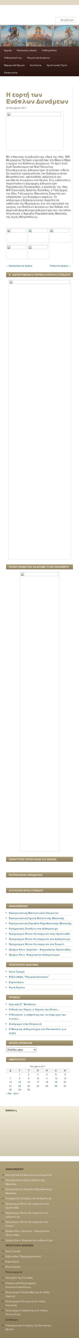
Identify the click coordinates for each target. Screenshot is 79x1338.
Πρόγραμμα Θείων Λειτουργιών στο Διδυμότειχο (39, 939)
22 (19, 1086)
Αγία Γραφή (16, 971)
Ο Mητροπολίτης (13, 57)
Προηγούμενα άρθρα (19, 265)
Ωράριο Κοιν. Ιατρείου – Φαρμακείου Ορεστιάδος (40, 949)
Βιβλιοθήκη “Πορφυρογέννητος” (29, 976)
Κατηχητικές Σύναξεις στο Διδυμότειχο (33, 928)
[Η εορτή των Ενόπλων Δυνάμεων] (34, 115)
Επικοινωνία (10, 72)
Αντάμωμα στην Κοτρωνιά (25, 1024)
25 (47, 1086)
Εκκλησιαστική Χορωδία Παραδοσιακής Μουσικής (40, 923)
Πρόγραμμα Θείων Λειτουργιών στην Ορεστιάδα (39, 933)
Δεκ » (17, 1093)
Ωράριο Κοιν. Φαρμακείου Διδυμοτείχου (34, 954)
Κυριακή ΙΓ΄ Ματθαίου (22, 1004)
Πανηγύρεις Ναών (27, 50)
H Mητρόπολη (49, 50)
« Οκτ (9, 1093)
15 (19, 1082)
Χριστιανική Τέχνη (57, 65)
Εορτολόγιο (16, 982)
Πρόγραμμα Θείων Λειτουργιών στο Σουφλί (36, 944)
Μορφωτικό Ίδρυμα (14, 65)
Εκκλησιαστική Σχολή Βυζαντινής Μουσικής (36, 918)
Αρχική (8, 50)
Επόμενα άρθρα (60, 265)
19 (56, 1082)
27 (65, 1086)
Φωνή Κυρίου (17, 987)
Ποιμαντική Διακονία (38, 57)
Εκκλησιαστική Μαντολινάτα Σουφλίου (34, 913)
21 (10, 1086)
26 (56, 1086)
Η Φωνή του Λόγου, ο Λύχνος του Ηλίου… (34, 1009)
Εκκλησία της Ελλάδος (19, 1277)
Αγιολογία (36, 65)
